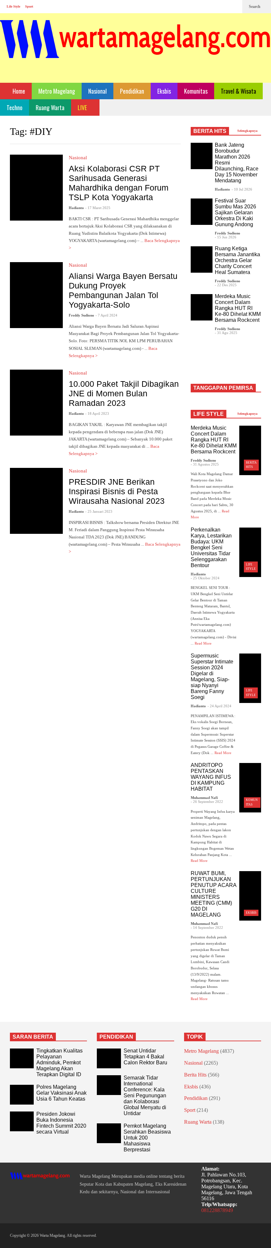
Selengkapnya (247, 131)
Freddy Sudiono (81, 315)
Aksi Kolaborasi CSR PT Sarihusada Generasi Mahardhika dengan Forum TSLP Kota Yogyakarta (119, 183)
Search (255, 6)
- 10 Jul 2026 (242, 189)
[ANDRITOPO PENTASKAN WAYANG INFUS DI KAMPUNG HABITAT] (250, 787)
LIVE (83, 107)
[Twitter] (234, 6)
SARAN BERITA (33, 1037)
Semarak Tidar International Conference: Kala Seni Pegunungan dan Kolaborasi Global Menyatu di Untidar (145, 1095)
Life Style (13, 6)
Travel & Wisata (238, 91)
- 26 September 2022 (207, 802)
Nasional (97, 91)
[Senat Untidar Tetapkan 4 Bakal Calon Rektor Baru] (109, 1058)
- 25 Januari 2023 (98, 511)
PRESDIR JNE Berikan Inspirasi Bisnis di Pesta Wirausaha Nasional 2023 (117, 491)
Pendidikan (132, 91)
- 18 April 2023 (97, 413)
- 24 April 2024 (219, 706)
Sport (29, 6)
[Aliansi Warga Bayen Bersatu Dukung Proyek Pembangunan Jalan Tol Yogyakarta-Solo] (36, 295)
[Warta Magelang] (135, 48)
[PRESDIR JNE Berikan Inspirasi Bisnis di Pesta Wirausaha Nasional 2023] (36, 501)
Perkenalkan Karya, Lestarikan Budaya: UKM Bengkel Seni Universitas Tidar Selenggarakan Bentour (211, 547)
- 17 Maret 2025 (97, 208)
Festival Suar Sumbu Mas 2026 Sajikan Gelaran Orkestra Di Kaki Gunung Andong (235, 212)
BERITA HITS (209, 131)
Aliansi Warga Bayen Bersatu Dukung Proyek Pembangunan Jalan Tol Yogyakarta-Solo (123, 290)
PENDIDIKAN (116, 1037)
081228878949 (217, 1210)
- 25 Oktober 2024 (205, 578)
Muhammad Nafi (204, 798)
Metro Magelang (56, 91)
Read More (204, 643)
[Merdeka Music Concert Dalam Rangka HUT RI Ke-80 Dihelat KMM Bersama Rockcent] (202, 307)
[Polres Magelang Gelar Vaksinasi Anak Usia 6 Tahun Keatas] (22, 1095)
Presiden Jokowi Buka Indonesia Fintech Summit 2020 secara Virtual (61, 1123)
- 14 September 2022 (207, 927)
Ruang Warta (50, 107)
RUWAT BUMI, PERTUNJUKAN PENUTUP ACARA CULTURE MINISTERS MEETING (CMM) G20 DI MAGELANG (213, 894)
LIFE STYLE (208, 414)
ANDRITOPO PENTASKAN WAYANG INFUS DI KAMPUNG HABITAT (211, 777)
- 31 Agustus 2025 (205, 464)
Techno (14, 107)
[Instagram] (223, 6)
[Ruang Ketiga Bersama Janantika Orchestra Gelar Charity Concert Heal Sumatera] (202, 259)
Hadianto (76, 208)
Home (18, 91)
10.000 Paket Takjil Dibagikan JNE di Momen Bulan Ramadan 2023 (124, 393)
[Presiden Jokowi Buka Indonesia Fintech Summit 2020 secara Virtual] (22, 1121)
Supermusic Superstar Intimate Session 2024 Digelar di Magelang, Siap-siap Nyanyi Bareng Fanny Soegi (212, 676)
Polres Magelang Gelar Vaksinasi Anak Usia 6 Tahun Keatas (61, 1093)
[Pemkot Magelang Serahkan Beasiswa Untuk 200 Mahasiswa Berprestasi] (109, 1133)
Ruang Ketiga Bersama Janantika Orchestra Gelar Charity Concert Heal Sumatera (237, 260)
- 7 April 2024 (106, 315)
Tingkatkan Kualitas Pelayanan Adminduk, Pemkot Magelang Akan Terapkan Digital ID (59, 1062)
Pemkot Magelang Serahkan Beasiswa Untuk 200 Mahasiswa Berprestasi (147, 1137)
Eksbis (164, 91)
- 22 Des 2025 (226, 285)
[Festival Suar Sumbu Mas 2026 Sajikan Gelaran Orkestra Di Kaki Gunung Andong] (202, 211)
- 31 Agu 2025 (226, 333)
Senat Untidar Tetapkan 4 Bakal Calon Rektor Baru (145, 1056)
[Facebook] (213, 6)
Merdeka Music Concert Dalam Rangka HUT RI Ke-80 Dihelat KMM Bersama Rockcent (238, 308)
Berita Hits (195, 1075)
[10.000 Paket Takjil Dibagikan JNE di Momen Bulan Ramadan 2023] (36, 403)
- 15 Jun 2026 (225, 237)
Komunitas (196, 91)
